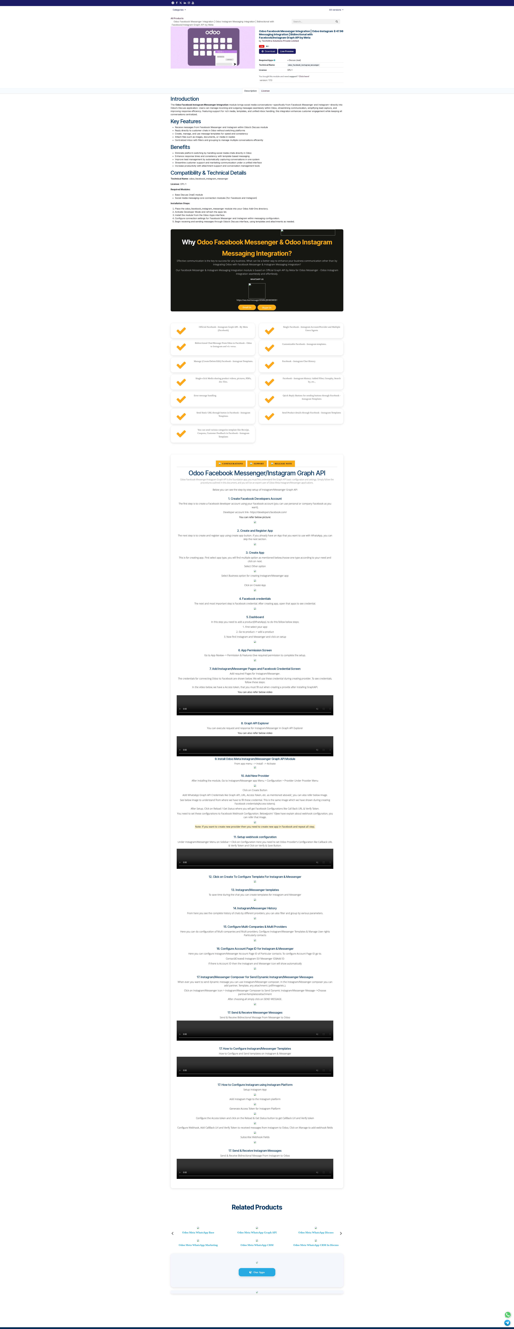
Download (269, 51)
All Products (177, 18)
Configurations (232, 464)
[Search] (336, 21)
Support (258, 464)
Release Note (283, 464)
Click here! (304, 76)
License (265, 90)
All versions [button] (335, 9)
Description (250, 90)
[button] (179, 9)
